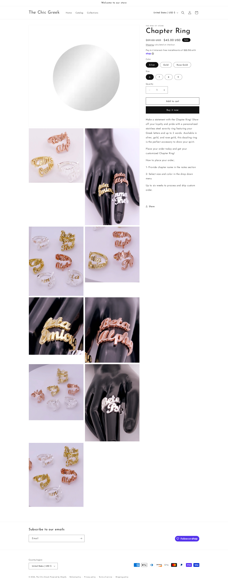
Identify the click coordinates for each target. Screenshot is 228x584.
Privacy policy (90, 577)
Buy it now (173, 110)
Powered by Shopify (58, 577)
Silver (152, 64)
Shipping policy (122, 577)
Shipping (150, 44)
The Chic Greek (42, 577)
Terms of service (105, 577)
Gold (166, 64)
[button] (182, 12)
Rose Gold (182, 64)
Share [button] (152, 206)
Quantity (149, 83)
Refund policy (75, 577)
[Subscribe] (81, 538)
